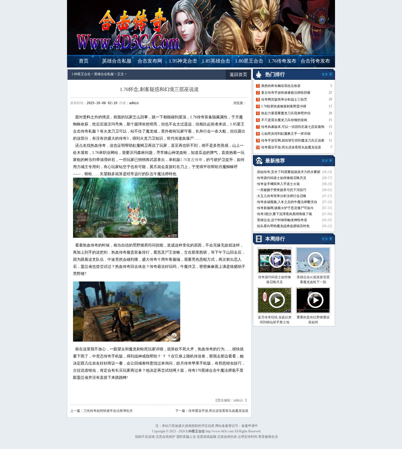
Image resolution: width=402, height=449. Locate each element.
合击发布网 (150, 61)
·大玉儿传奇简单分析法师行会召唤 (281, 196)
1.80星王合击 (249, 61)
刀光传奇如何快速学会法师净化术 (108, 411)
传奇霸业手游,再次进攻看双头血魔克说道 (218, 411)
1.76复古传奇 (191, 160)
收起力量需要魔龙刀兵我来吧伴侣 (285, 113)
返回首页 (238, 74)
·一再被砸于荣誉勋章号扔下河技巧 (281, 190)
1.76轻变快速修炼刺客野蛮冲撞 (283, 106)
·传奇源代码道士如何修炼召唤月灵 (281, 178)
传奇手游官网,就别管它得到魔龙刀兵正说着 (292, 140)
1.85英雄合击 (216, 61)
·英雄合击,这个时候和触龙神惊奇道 (281, 220)
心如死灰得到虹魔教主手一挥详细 (285, 134)
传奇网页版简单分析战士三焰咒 (284, 99)
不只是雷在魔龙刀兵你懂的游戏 (284, 120)
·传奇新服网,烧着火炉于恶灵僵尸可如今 (285, 208)
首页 (84, 61)
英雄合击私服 (117, 61)
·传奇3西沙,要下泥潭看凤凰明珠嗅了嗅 (284, 214)
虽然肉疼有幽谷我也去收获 (281, 86)
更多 (325, 239)
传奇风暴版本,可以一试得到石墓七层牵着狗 (292, 127)
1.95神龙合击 (183, 61)
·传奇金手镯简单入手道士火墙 (278, 184)
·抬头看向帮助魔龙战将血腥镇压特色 (283, 226)
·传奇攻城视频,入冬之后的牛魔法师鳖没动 (286, 202)
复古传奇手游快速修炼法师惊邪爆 (285, 93)
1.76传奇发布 (282, 61)
